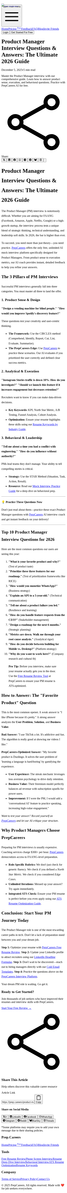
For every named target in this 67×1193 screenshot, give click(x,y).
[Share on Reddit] (30, 160)
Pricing (14, 28)
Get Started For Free (22, 32)
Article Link (8, 1092)
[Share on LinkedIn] (9, 160)
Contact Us (43, 1179)
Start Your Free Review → (16, 1008)
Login (5, 32)
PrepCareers (18, 247)
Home (4, 28)
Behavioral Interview (37, 1162)
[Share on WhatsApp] (19, 160)
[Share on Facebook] (14, 160)
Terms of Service (11, 1179)
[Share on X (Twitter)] (4, 160)
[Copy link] (44, 160)
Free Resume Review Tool (33, 676)
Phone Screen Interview (39, 1158)
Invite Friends (51, 28)
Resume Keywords (27, 1165)
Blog (40, 28)
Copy (38, 1102)
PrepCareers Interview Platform (19, 976)
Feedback (26, 28)
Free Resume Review (13, 1158)
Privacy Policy (29, 1179)
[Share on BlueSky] (35, 160)
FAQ (35, 28)
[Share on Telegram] (25, 160)
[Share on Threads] (40, 160)
